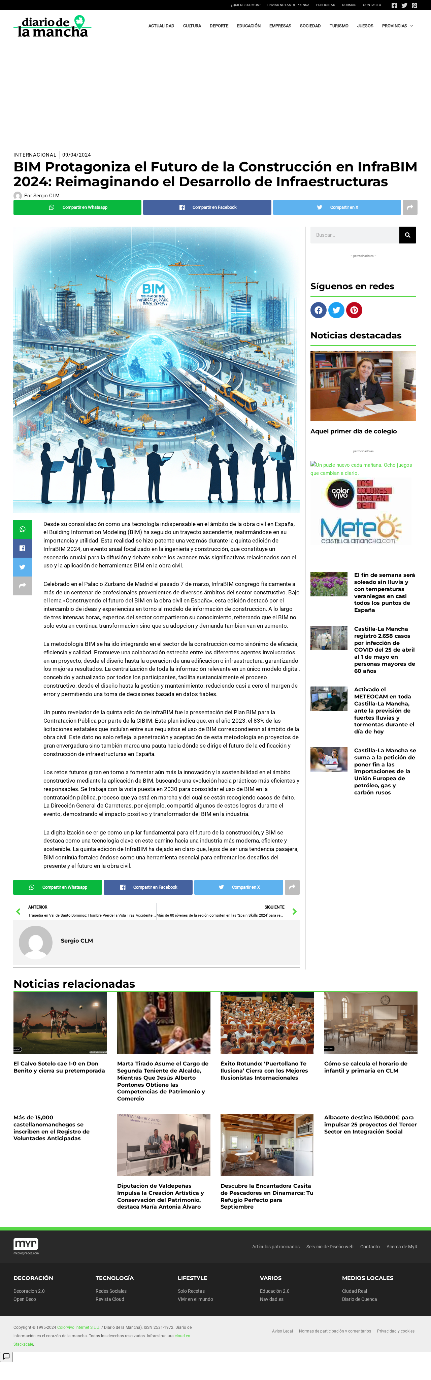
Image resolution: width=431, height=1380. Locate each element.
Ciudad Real (354, 1291)
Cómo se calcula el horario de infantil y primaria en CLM (365, 1067)
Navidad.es (272, 1299)
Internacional (35, 155)
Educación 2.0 (275, 1291)
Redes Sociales (111, 1291)
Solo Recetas (191, 1291)
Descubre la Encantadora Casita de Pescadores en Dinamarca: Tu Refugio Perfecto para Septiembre (267, 1196)
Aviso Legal (282, 1331)
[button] (410, 25)
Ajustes (359, 1369)
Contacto (372, 5)
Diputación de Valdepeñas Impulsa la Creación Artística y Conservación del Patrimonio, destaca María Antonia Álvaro (160, 1196)
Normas (349, 5)
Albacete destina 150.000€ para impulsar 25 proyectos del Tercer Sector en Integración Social (370, 1124)
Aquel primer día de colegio (353, 431)
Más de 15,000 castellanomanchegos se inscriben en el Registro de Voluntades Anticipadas (51, 1128)
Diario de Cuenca (359, 1299)
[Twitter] (404, 5)
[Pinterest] (414, 5)
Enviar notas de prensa (288, 5)
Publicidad (325, 5)
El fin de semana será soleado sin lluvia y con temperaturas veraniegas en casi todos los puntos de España (384, 592)
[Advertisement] (215, 92)
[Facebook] (394, 5)
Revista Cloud (110, 1299)
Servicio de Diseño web (330, 1246)
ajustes (231, 1372)
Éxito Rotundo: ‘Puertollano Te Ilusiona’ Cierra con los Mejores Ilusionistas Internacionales (264, 1070)
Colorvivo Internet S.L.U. (78, 1327)
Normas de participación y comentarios (335, 1331)
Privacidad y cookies (396, 1331)
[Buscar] (407, 235)
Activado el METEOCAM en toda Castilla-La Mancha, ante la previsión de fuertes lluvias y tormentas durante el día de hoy (384, 710)
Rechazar (317, 1369)
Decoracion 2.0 (29, 1291)
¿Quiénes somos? (246, 5)
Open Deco (24, 1299)
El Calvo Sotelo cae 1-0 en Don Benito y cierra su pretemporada (59, 1067)
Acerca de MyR (402, 1246)
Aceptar (275, 1369)
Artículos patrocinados (276, 1246)
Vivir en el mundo (195, 1299)
